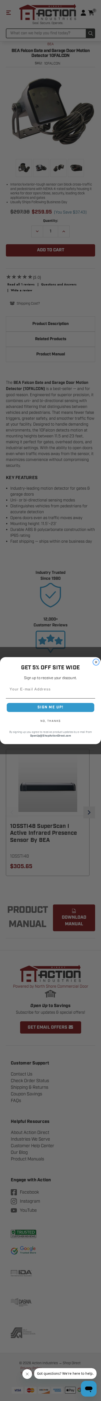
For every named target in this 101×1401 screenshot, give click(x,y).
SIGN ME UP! (50, 707)
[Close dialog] (96, 662)
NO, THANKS (50, 720)
